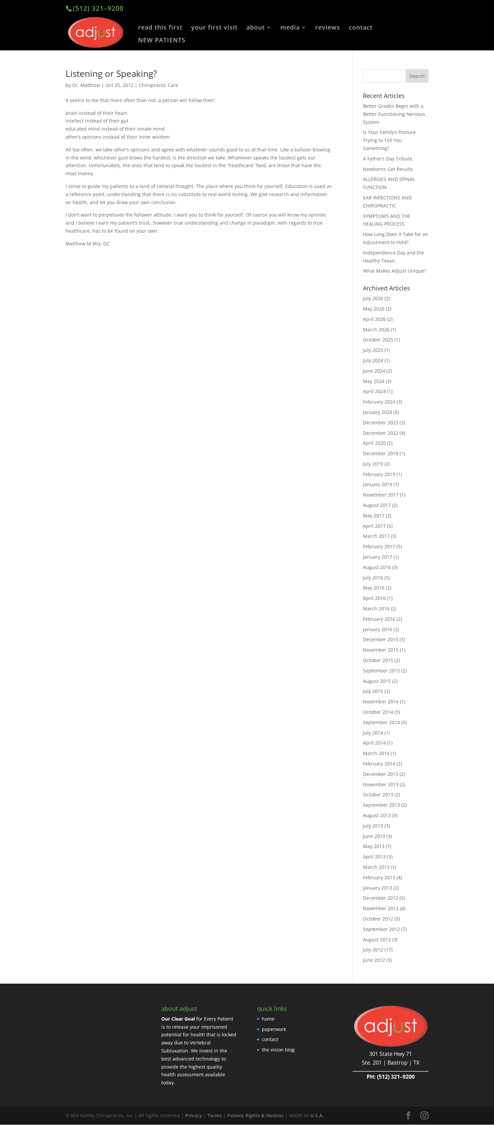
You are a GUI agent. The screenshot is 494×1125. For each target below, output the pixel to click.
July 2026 (373, 298)
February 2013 (379, 877)
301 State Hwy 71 (390, 1054)
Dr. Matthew (86, 85)
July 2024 (373, 360)
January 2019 (377, 484)
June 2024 (374, 371)
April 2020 (374, 443)
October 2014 (378, 712)
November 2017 (381, 494)
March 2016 (376, 608)
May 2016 (373, 587)
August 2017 (377, 505)
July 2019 (373, 464)
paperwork (274, 1029)
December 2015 (380, 639)
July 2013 (373, 826)
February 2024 (379, 402)
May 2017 (373, 515)
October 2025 (378, 339)
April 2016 (374, 598)
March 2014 (376, 753)
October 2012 (378, 919)
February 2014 (379, 763)
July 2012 (373, 949)
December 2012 (380, 898)
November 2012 (381, 908)
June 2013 (374, 836)
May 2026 (373, 309)
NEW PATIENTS (162, 41)
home (268, 1019)
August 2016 (377, 567)
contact (361, 28)
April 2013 (374, 856)
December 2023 (380, 422)
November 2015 (381, 650)
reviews (327, 28)
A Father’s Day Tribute (387, 158)
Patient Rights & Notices (255, 1115)
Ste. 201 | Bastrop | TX (390, 1062)
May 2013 (373, 846)
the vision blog (278, 1049)
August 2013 (377, 815)
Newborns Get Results (388, 169)
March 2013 (376, 867)
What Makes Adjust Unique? (394, 271)
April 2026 (374, 319)
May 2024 (373, 381)
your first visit (214, 28)
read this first (160, 28)
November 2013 (381, 784)
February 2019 (379, 474)
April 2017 (374, 526)
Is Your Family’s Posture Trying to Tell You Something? (389, 140)
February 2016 (379, 619)
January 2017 (377, 557)
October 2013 (378, 794)
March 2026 (376, 329)
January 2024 (377, 412)
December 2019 (380, 453)
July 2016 (373, 577)
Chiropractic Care (158, 85)
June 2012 (374, 960)
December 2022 (380, 433)
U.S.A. (317, 1115)
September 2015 (381, 670)
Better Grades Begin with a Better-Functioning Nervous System (394, 114)
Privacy (193, 1115)
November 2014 (381, 701)
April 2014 (374, 743)
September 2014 (381, 722)
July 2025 (373, 350)
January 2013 (377, 888)
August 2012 (377, 939)
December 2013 (380, 774)
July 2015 (373, 691)
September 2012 (381, 929)
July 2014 (373, 733)
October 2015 (378, 660)
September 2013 (381, 805)
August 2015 (377, 681)
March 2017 (376, 536)
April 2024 (374, 391)
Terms (214, 1115)
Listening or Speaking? (111, 73)
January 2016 (377, 629)
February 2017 (379, 546)
